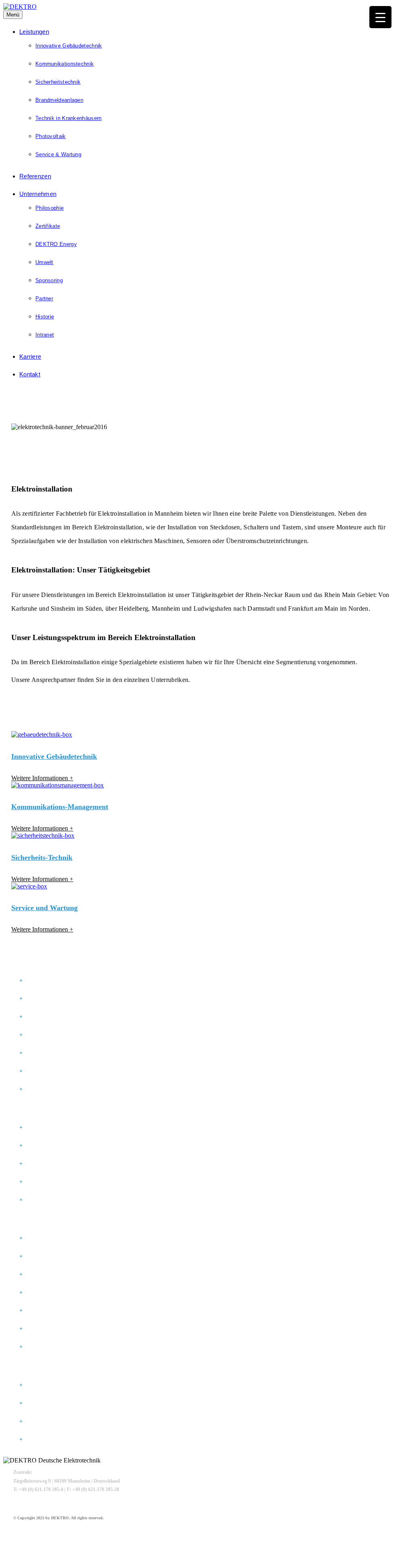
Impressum (41, 1385)
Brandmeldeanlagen (59, 100)
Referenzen (35, 176)
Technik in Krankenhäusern (68, 118)
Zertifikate (47, 226)
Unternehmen (37, 193)
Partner (44, 298)
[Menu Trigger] (380, 17)
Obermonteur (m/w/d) (56, 1164)
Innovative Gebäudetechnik (68, 46)
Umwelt (44, 262)
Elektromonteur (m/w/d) (61, 1127)
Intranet (44, 335)
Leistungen (34, 31)
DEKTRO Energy (56, 244)
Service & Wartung (58, 154)
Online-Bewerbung (53, 1200)
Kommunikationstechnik (64, 64)
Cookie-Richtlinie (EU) (57, 1439)
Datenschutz (45, 1403)
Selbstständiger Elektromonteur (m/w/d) (84, 1145)
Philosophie (49, 208)
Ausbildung (43, 1182)
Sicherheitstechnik (57, 82)
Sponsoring (49, 280)
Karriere (30, 356)
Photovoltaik (50, 136)
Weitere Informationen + (42, 778)
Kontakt (29, 374)
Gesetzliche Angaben (37, 1368)
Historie (44, 317)
